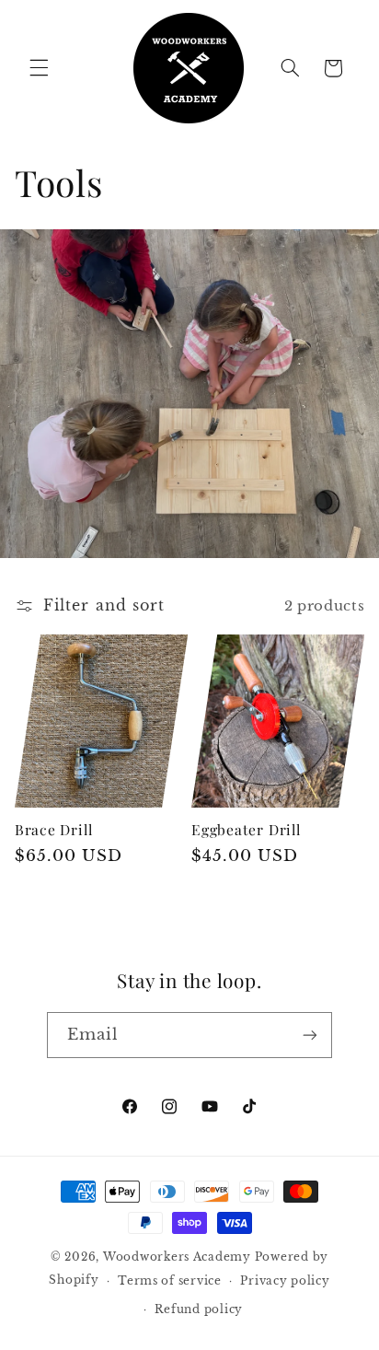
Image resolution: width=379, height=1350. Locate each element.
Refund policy (199, 1309)
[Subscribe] (310, 1034)
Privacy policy (284, 1280)
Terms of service (170, 1280)
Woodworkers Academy (177, 1257)
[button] (38, 68)
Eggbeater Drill (246, 829)
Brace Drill (54, 829)
